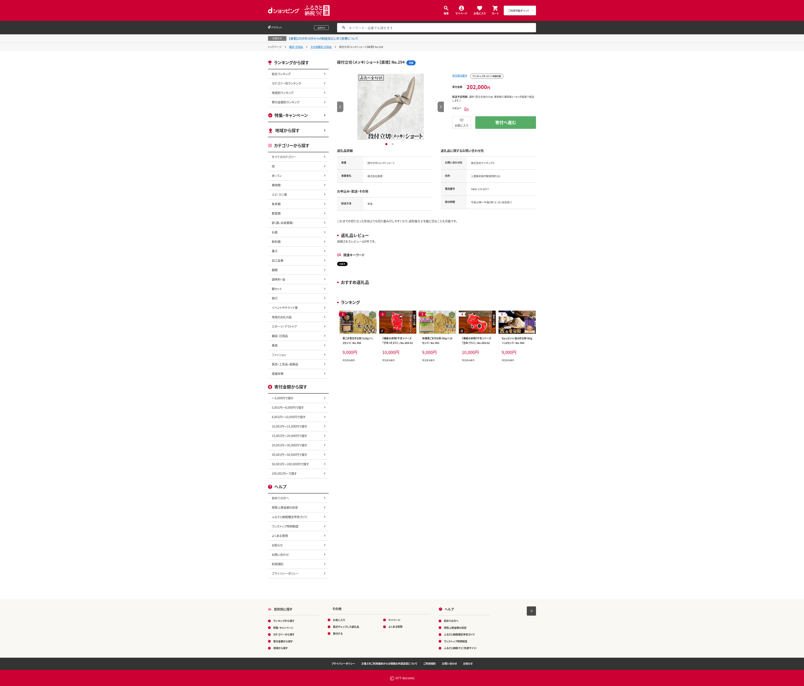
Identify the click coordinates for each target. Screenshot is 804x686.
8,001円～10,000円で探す (289, 417)
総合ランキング (281, 74)
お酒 (274, 232)
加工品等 (277, 260)
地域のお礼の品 (282, 317)
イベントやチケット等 (285, 307)
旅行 (275, 298)
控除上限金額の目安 (285, 507)
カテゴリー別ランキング (286, 83)
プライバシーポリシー (285, 573)
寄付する (338, 633)
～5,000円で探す (283, 398)
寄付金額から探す (283, 641)
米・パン (277, 175)
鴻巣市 (342, 263)
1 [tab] (386, 144)
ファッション (279, 355)
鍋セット (277, 289)
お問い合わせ (280, 554)
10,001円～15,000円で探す (289, 426)
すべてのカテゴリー (284, 157)
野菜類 (276, 213)
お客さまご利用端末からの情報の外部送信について (389, 663)
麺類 (275, 270)
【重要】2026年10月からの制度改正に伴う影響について (323, 38)
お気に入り (480, 13)
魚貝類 (276, 204)
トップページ (275, 47)
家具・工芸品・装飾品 (285, 364)
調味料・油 (278, 279)
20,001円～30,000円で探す (289, 445)
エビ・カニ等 (279, 194)
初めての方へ (280, 498)
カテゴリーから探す (284, 634)
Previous (340, 107)
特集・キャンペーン (291, 115)
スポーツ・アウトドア (284, 326)
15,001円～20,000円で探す (289, 436)
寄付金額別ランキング (285, 102)
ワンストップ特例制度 (285, 526)
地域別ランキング (283, 92)
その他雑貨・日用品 (321, 47)
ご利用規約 (430, 663)
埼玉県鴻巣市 (459, 75)
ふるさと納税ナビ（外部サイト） (460, 648)
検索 (446, 13)
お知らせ (277, 545)
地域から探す (287, 130)
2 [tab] (393, 144)
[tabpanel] (390, 107)
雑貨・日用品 (296, 47)
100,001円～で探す (284, 473)
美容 (275, 345)
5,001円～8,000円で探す (288, 407)
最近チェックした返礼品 (346, 626)
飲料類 (276, 241)
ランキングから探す (283, 621)
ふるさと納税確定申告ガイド (289, 517)
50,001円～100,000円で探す (290, 464)
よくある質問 (280, 536)
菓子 (275, 251)
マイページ (461, 13)
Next (441, 107)
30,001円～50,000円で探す (289, 454)
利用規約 (277, 564)
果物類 (276, 185)
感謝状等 (277, 373)
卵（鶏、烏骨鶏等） (283, 223)
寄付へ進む (505, 122)
